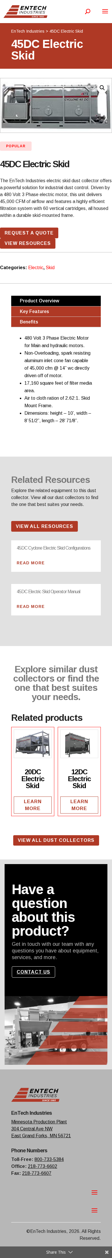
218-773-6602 (42, 1166)
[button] (102, 88)
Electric (35, 267)
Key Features (34, 311)
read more (31, 563)
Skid (50, 267)
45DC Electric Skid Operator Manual (48, 591)
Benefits (29, 321)
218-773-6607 (36, 1173)
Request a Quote (29, 232)
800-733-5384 (49, 1159)
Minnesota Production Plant (39, 1121)
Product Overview (39, 300)
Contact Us (33, 971)
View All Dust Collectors (56, 840)
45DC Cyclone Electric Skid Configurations (53, 548)
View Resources (28, 243)
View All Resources (44, 526)
